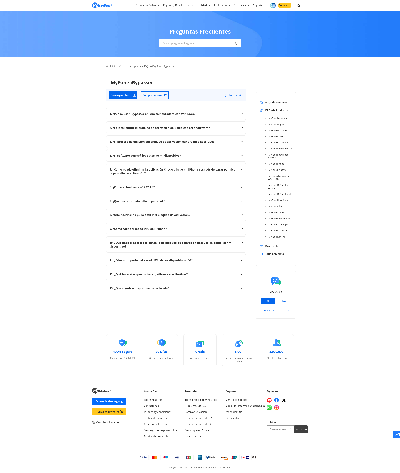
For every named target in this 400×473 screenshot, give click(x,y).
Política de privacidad (156, 418)
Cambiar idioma (106, 422)
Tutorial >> (235, 95)
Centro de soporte (130, 66)
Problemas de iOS (195, 406)
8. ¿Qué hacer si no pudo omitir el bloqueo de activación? (150, 215)
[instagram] (276, 407)
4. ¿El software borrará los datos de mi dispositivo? (145, 155)
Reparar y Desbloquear (176, 5)
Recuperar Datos (146, 5)
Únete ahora (301, 429)
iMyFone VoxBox (276, 212)
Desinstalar (272, 246)
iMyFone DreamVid (278, 230)
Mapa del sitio (234, 412)
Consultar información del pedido (246, 406)
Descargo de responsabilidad (161, 430)
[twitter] (284, 400)
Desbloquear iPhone (197, 430)
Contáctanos (151, 406)
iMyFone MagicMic (277, 118)
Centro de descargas (107, 401)
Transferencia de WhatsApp (201, 399)
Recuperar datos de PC (198, 424)
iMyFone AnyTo (276, 124)
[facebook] (276, 400)
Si (268, 301)
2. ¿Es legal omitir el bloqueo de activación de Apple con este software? (160, 128)
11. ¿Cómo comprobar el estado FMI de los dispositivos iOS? (151, 260)
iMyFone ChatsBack (278, 142)
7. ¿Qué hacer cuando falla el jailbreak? (137, 201)
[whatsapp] (269, 407)
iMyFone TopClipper (278, 224)
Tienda (287, 5)
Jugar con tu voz (194, 436)
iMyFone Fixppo (276, 163)
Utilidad (202, 5)
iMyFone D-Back (276, 136)
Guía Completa (275, 254)
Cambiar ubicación (196, 412)
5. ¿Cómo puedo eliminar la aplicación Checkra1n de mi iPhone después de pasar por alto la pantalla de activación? (172, 171)
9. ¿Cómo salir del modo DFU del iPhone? (138, 229)
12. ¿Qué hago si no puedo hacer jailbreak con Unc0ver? (149, 274)
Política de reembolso (157, 436)
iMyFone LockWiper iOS (280, 148)
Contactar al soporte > (276, 310)
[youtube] (269, 400)
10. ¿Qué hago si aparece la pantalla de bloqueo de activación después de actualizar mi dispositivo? (171, 244)
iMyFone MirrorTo (277, 130)
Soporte (258, 5)
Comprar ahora (152, 95)
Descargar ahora (121, 95)
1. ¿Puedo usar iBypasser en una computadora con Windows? (152, 114)
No (284, 301)
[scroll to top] (387, 442)
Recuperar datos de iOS (199, 418)
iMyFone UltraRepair (278, 200)
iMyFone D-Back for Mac (280, 194)
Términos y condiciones (158, 412)
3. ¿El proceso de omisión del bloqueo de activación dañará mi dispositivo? (162, 142)
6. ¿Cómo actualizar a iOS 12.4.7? (132, 187)
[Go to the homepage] (102, 5)
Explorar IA (220, 5)
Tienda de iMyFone (107, 411)
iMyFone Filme (275, 206)
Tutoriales (240, 5)
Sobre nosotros (153, 399)
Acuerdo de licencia (155, 424)
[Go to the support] (396, 434)
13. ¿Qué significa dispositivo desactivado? (139, 288)
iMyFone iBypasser (278, 169)
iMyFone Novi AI (276, 236)
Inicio (113, 66)
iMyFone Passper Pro (279, 218)
